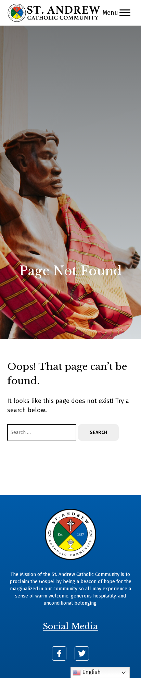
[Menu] (124, 13)
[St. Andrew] (54, 12)
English (91, 672)
